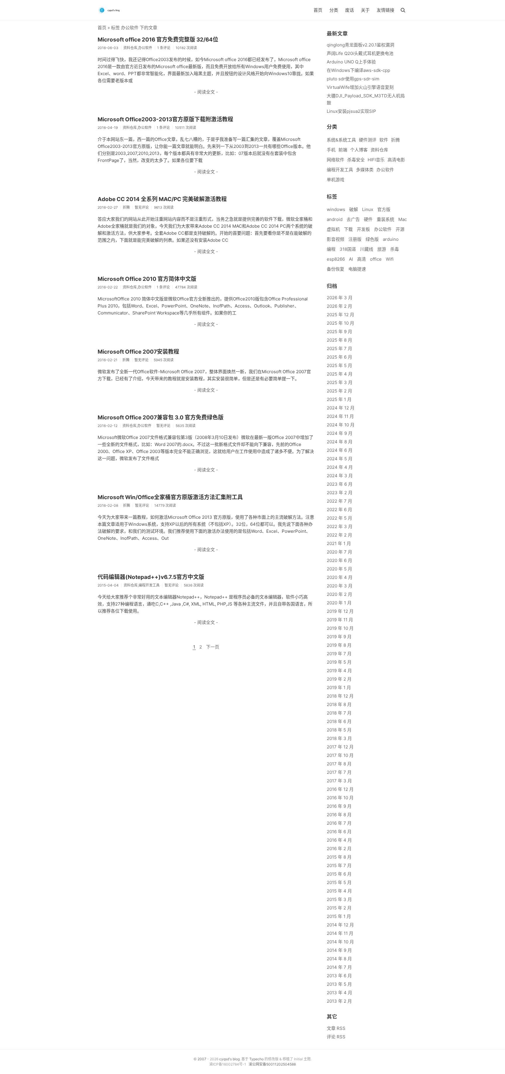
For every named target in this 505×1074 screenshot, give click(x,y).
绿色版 (372, 239)
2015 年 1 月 (339, 916)
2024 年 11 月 (340, 416)
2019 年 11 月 (340, 619)
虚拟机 (333, 229)
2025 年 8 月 (339, 340)
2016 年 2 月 (339, 848)
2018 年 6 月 (339, 721)
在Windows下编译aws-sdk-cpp (358, 70)
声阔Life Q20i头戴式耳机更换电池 (360, 53)
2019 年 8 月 (339, 645)
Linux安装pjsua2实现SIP (351, 111)
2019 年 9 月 (339, 636)
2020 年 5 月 (339, 569)
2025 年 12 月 (340, 314)
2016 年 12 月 (340, 789)
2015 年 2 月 (339, 908)
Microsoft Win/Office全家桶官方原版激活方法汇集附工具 (170, 497)
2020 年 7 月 (339, 552)
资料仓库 (379, 150)
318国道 (348, 249)
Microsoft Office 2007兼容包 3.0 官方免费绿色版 (161, 417)
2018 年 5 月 (339, 730)
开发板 (363, 229)
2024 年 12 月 (340, 408)
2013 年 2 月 (339, 1001)
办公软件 (385, 169)
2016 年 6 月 (339, 831)
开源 (400, 229)
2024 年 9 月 (339, 433)
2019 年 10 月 (340, 628)
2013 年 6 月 (339, 975)
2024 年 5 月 (339, 458)
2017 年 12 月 (340, 747)
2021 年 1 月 (339, 543)
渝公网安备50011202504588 (272, 1064)
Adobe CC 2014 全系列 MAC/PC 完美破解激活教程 (162, 199)
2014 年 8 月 (339, 958)
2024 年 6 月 (339, 450)
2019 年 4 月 (339, 670)
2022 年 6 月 (339, 509)
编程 (331, 249)
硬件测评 (367, 140)
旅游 (381, 249)
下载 (348, 229)
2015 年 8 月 (339, 857)
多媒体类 (364, 169)
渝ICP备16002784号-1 (227, 1064)
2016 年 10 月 (340, 797)
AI (351, 259)
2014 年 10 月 (340, 942)
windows (336, 209)
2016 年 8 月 (339, 814)
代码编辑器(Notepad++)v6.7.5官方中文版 (151, 577)
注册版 (355, 239)
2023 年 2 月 (339, 492)
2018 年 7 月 (339, 713)
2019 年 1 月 (339, 687)
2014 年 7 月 (339, 967)
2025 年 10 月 (340, 323)
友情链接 (385, 10)
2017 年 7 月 (339, 772)
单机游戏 (335, 179)
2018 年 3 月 (339, 738)
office (376, 259)
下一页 (212, 647)
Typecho (256, 1059)
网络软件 (335, 159)
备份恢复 (335, 269)
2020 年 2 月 (339, 594)
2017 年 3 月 (339, 781)
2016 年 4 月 (339, 840)
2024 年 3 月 (340, 475)
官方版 (383, 209)
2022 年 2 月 (339, 535)
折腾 (395, 140)
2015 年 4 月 (339, 891)
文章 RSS (336, 1028)
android (335, 219)
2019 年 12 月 (340, 611)
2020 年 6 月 (339, 560)
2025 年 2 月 (339, 391)
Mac (402, 219)
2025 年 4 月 (339, 374)
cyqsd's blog (229, 1059)
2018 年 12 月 (340, 696)
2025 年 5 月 (339, 365)
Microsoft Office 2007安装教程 (138, 351)
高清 (361, 259)
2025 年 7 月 (339, 348)
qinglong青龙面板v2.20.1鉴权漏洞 (360, 45)
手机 (331, 150)
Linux (367, 209)
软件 (383, 140)
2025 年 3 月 (339, 382)
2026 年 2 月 (339, 306)
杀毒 (394, 249)
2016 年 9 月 (339, 806)
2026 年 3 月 (339, 297)
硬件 (368, 219)
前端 (342, 150)
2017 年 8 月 (339, 764)
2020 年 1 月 (339, 603)
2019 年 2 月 (339, 679)
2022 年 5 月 (339, 518)
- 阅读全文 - (206, 92)
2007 (202, 1059)
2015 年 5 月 (339, 882)
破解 (353, 209)
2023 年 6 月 (339, 484)
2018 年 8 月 (339, 704)
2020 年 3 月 (339, 586)
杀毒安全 (356, 159)
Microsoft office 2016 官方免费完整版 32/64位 (158, 39)
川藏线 (366, 249)
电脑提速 (357, 269)
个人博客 (359, 150)
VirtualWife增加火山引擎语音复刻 (360, 87)
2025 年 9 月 (339, 331)
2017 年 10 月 (340, 755)
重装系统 (385, 219)
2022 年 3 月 (339, 526)
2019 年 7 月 (339, 653)
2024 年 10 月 (340, 425)
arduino (391, 239)
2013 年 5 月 (339, 984)
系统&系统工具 (341, 140)
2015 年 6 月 (339, 874)
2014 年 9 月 (339, 950)
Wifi (390, 259)
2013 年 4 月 (339, 992)
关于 (365, 10)
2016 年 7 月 (339, 823)
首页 (318, 10)
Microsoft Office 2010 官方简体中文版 (147, 279)
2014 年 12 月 (340, 925)
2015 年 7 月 (339, 865)
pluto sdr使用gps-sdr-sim (353, 79)
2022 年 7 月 (339, 501)
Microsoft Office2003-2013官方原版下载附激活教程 (165, 119)
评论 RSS (336, 1037)
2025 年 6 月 (339, 357)
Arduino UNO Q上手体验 (351, 62)
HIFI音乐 (376, 159)
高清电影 (396, 159)
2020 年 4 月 (339, 577)
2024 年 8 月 (339, 442)
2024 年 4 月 (340, 467)
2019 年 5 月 (339, 662)
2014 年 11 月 (340, 933)
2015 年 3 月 (339, 899)
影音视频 (335, 239)
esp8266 (336, 259)
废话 (349, 10)
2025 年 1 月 (339, 399)
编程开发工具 (340, 169)
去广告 (353, 219)
